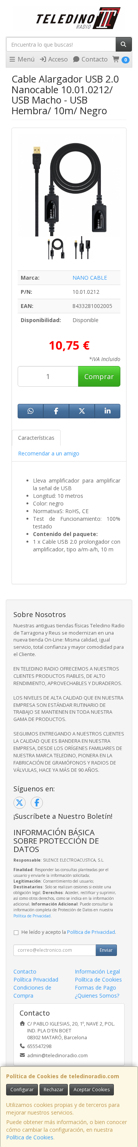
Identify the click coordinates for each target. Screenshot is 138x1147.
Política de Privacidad (32, 916)
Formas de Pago (95, 987)
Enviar (106, 950)
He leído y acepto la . (68, 932)
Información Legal (97, 971)
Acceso (57, 59)
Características (36, 437)
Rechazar (54, 1089)
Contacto (94, 59)
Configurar (22, 1089)
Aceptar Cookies (92, 1089)
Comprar (99, 376)
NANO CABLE (89, 277)
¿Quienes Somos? (97, 995)
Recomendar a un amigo (48, 453)
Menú (25, 59)
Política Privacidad (35, 979)
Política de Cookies (29, 1137)
